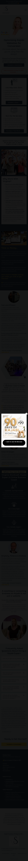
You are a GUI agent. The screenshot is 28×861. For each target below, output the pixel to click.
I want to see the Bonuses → (14, 443)
